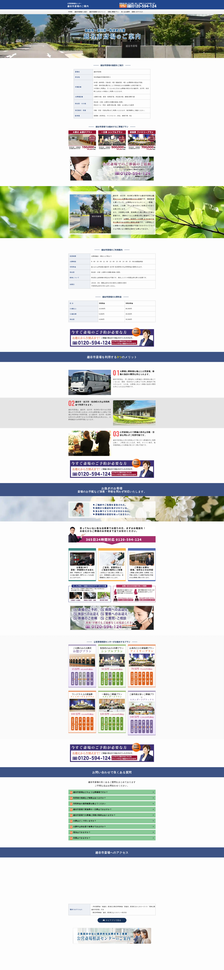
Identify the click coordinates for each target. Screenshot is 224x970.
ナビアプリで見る (113, 920)
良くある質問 (125, 12)
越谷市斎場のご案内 (78, 6)
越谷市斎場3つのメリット (97, 12)
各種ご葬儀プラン (113, 12)
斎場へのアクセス (137, 12)
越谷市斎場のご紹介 (81, 12)
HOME (70, 12)
